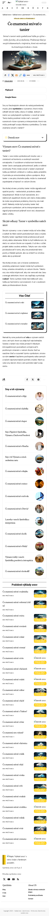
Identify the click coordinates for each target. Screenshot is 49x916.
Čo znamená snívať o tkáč (13, 764)
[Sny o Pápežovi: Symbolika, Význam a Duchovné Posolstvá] (39, 433)
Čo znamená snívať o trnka (13, 775)
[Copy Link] (20, 75)
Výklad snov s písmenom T (22, 15)
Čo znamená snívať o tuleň (13, 679)
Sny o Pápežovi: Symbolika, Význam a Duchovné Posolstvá (17, 433)
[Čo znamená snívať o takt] (37, 305)
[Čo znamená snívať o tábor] (40, 692)
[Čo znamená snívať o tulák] (40, 756)
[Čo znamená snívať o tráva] (40, 618)
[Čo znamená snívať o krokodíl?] (39, 571)
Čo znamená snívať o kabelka (16, 408)
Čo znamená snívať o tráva (13, 615)
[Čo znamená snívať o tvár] (40, 830)
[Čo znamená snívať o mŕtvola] (39, 496)
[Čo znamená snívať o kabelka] (39, 408)
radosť (6, 279)
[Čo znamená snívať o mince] (39, 483)
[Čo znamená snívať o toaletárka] (40, 593)
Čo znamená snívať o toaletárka (15, 591)
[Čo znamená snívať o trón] (40, 660)
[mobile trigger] (5, 2)
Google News (10, 97)
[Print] (24, 75)
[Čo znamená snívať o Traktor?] (40, 713)
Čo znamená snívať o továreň (14, 626)
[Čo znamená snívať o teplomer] (37, 315)
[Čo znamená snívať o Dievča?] (39, 508)
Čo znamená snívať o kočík (16, 533)
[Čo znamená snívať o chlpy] (39, 396)
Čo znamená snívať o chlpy (15, 396)
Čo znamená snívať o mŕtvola (17, 496)
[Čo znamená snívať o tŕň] (40, 788)
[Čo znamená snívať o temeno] (40, 841)
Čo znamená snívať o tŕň (12, 785)
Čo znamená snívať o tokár (13, 637)
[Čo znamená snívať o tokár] (40, 639)
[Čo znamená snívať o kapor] (39, 421)
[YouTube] (9, 879)
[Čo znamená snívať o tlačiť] (40, 703)
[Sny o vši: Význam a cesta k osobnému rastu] (39, 458)
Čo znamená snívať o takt (14, 302)
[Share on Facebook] (8, 75)
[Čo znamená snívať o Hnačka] (39, 446)
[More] (28, 75)
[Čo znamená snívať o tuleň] (40, 681)
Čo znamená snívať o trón (13, 658)
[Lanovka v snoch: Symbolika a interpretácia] (39, 521)
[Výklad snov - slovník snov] (24, 2)
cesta (11, 356)
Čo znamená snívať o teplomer (16, 313)
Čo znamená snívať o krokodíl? (17, 571)
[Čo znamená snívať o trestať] (40, 649)
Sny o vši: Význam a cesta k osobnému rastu (15, 458)
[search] (37, 3)
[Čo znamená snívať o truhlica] (40, 809)
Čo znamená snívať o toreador (16, 323)
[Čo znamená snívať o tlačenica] (40, 745)
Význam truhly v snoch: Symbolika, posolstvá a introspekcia (19, 558)
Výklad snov (7, 15)
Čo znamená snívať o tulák (13, 753)
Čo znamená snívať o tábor (13, 690)
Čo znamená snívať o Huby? (16, 546)
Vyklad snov (9, 81)
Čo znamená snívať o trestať (14, 647)
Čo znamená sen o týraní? (13, 732)
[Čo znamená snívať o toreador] (37, 326)
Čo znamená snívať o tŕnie (13, 722)
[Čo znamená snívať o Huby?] (39, 546)
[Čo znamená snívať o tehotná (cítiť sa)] (40, 604)
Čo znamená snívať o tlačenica (15, 743)
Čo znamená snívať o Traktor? (15, 711)
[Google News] (13, 879)
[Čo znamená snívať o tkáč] (40, 766)
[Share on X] (12, 75)
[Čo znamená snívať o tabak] (40, 820)
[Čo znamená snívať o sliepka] (39, 471)
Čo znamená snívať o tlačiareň (15, 668)
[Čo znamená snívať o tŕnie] (40, 724)
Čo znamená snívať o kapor (16, 421)
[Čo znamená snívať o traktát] (40, 798)
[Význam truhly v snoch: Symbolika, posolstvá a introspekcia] (39, 558)
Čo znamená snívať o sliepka (16, 471)
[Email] (16, 75)
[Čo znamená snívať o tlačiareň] (40, 671)
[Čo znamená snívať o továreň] (40, 628)
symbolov (17, 108)
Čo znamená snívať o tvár (13, 828)
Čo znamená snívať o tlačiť (13, 700)
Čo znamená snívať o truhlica (14, 807)
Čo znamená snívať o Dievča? (16, 508)
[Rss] (18, 879)
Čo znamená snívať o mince (16, 483)
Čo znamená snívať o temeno (14, 839)
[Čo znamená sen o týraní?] (40, 734)
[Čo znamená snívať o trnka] (40, 777)
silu (28, 337)
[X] (4, 879)
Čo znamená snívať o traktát (14, 796)
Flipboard (9, 90)
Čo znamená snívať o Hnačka (16, 446)
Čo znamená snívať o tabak (13, 817)
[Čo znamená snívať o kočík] (39, 533)
